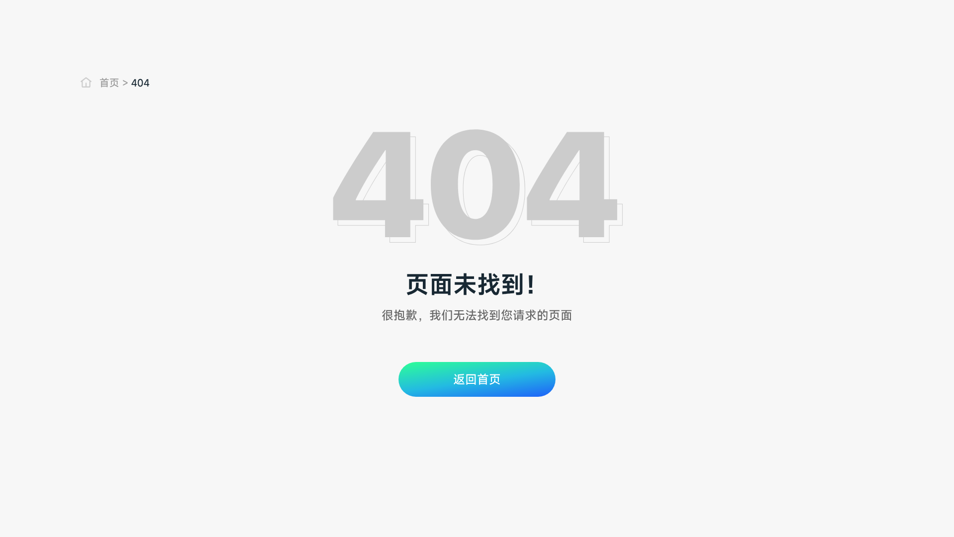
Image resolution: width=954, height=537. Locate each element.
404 (140, 83)
